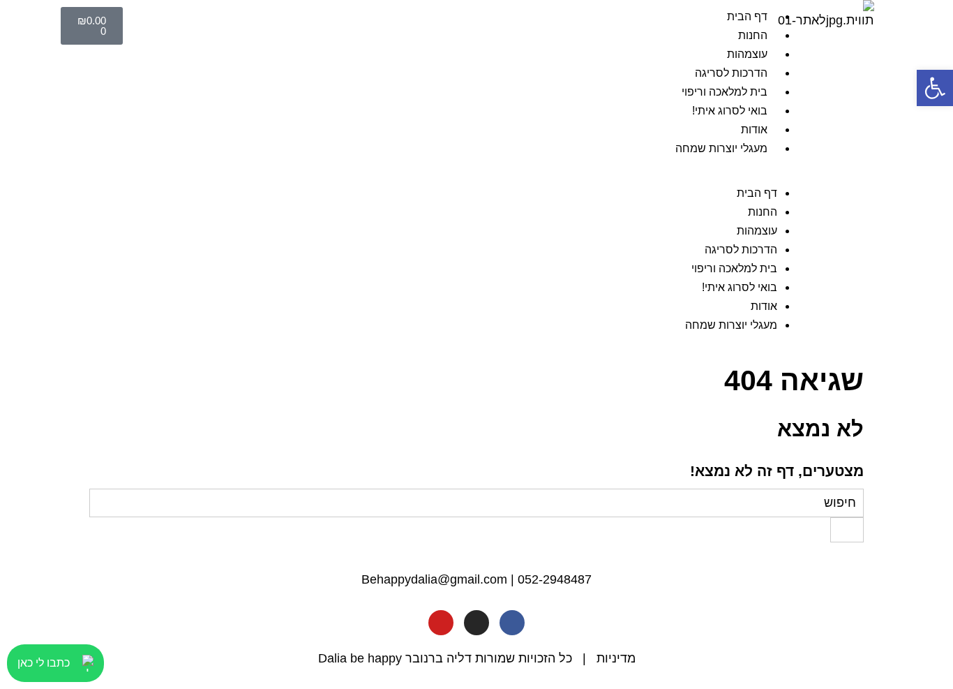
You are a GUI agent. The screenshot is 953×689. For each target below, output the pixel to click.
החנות (752, 35)
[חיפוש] (847, 529)
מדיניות (616, 658)
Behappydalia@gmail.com (434, 579)
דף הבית (747, 16)
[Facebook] (512, 622)
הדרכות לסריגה (731, 73)
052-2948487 (555, 579)
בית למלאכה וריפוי (724, 92)
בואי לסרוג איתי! (729, 111)
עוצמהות (747, 54)
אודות (754, 129)
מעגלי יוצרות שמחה (721, 148)
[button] (471, 174)
